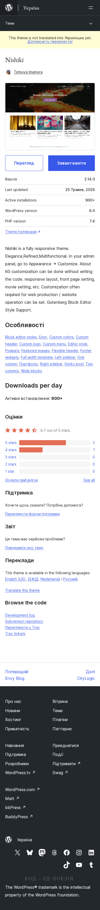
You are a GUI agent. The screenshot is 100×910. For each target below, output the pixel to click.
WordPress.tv (20, 772)
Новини (12, 710)
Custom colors (61, 337)
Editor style (77, 344)
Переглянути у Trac (22, 627)
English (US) (15, 579)
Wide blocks (31, 371)
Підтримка (15, 754)
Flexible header (65, 350)
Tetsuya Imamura (28, 72)
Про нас (13, 701)
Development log (20, 615)
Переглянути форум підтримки (32, 514)
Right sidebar (51, 364)
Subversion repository (24, 621)
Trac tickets (15, 633)
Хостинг (13, 719)
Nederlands (50, 579)
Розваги (12, 350)
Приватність (17, 728)
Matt (12, 798)
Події (58, 754)
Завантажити (71, 163)
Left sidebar (65, 357)
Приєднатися (66, 745)
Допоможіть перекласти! (50, 41)
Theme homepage (21, 231)
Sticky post (74, 364)
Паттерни (62, 728)
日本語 (33, 579)
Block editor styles (21, 337)
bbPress (15, 807)
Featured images (35, 350)
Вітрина (60, 701)
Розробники (17, 763)
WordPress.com (22, 789)
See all (89, 480)
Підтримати (67, 763)
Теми (9, 23)
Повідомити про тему (24, 547)
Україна (24, 839)
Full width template (37, 357)
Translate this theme (22, 590)
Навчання (14, 745)
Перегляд (24, 163)
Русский (70, 579)
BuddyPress (19, 816)
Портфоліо (28, 364)
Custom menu (54, 344)
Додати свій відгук (21, 480)
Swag (60, 772)
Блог (43, 337)
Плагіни (60, 719)
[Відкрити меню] (92, 7)
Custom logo (30, 344)
